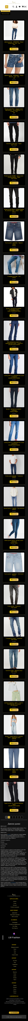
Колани (14, 977)
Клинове (15, 987)
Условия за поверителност (14, 924)
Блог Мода (15, 926)
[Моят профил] (16, 7)
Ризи (15, 962)
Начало (14, 901)
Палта (15, 979)
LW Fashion (14, 937)
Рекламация (14, 922)
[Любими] (20, 7)
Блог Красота (15, 928)
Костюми (15, 960)
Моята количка (15, 916)
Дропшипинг (14, 912)
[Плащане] (26, 7)
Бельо (15, 989)
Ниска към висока (5, 10)
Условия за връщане (15, 907)
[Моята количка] (23, 7)
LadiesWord (13, 882)
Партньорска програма (15, 914)
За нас (15, 903)
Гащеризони (14, 964)
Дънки (15, 975)
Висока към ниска (5, 13)
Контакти (15, 905)
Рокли (15, 949)
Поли (15, 951)
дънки (9, 834)
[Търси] (13, 7)
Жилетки (15, 972)
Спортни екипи (15, 954)
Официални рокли (15, 947)
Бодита (14, 985)
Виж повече (14, 48)
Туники (14, 966)
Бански (14, 991)
